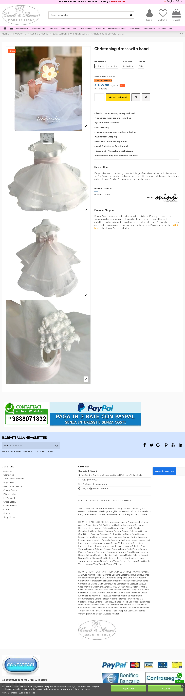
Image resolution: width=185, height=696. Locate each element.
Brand (150, 197)
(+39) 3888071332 (90, 479)
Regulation (8, 482)
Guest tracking (10, 505)
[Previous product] (181, 34)
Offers (6, 509)
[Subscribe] (56, 445)
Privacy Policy (10, 494)
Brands (6, 513)
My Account (9, 498)
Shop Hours (9, 517)
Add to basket (120, 97)
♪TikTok (104, 488)
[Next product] (182, 34)
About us (7, 471)
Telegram (85, 488)
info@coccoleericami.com (94, 484)
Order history (9, 502)
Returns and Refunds (13, 486)
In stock (98, 194)
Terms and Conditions (13, 478)
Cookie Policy (10, 490)
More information (9, 692)
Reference (99, 76)
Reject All (128, 688)
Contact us (8, 475)
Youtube (96, 488)
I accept (165, 688)
